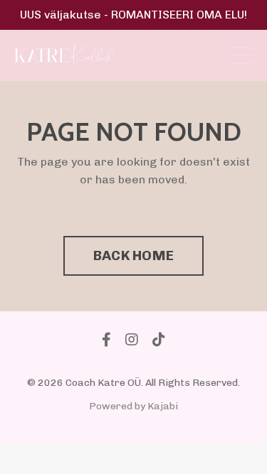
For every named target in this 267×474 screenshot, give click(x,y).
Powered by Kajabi (133, 406)
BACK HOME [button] (133, 255)
